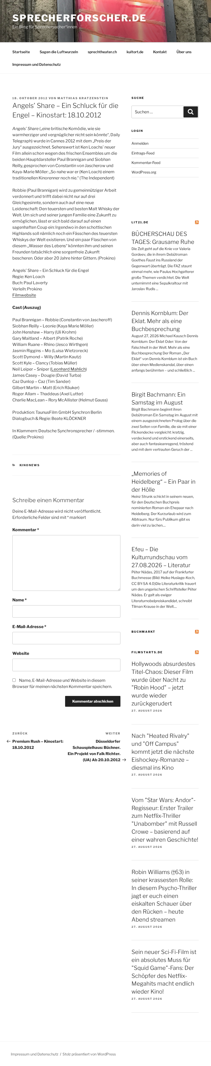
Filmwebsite (24, 295)
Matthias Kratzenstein (82, 98)
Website (20, 653)
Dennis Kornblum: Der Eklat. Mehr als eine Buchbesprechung (159, 321)
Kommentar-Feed (145, 162)
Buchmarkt (143, 631)
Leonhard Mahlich (68, 369)
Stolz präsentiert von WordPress (89, 1054)
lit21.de (139, 222)
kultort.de (135, 52)
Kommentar (25, 529)
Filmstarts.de (147, 652)
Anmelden (139, 143)
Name (19, 600)
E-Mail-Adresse (29, 626)
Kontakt (160, 52)
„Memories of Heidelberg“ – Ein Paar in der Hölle (163, 481)
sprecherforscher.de (79, 18)
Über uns (184, 52)
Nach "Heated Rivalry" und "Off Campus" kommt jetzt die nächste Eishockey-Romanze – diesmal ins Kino (162, 751)
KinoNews (30, 465)
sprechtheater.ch (102, 52)
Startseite (21, 52)
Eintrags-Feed (142, 153)
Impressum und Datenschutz (36, 64)
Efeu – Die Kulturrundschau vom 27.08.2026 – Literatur (160, 557)
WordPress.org (143, 172)
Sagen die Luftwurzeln (59, 52)
